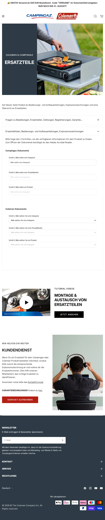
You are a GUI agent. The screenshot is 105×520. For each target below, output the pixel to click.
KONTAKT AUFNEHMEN (20, 399)
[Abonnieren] (62, 440)
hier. (40, 390)
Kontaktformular (35, 382)
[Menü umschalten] (3, 16)
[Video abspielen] (26, 302)
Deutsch (6, 488)
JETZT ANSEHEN (69, 314)
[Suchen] (95, 16)
